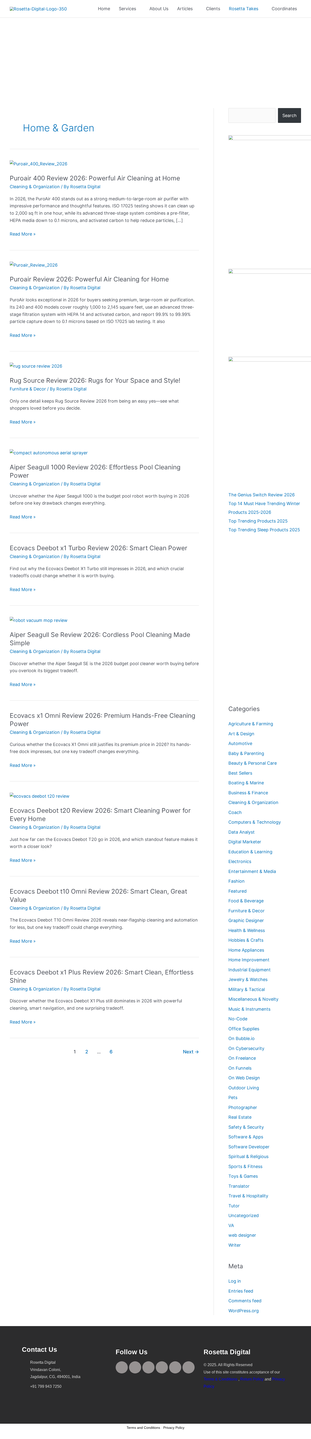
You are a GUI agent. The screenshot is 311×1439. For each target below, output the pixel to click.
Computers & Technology (254, 822)
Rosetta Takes (243, 8)
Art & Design (241, 733)
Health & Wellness (246, 930)
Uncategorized (243, 1215)
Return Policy (252, 1379)
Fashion (236, 881)
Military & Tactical (246, 989)
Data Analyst (241, 832)
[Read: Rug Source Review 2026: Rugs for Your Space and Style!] (36, 365)
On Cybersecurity (246, 1048)
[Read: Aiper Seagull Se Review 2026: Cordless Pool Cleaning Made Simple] (39, 620)
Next (191, 1052)
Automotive (240, 743)
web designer (242, 1235)
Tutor (234, 1205)
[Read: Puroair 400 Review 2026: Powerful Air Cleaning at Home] (38, 163)
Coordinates (284, 8)
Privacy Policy (173, 1428)
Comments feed (244, 1300)
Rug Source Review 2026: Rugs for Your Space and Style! (95, 380)
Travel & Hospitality (248, 1195)
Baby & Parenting (246, 753)
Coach (235, 812)
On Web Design (244, 1077)
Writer (234, 1245)
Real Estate (239, 1117)
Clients (213, 8)
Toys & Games (243, 1176)
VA (231, 1225)
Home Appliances (246, 950)
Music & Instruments (249, 1009)
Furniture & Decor (28, 388)
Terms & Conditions (220, 1379)
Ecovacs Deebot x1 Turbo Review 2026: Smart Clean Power (98, 548)
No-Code (237, 1018)
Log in (234, 1281)
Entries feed (240, 1291)
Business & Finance (248, 792)
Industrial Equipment (249, 969)
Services (127, 8)
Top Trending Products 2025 (258, 521)
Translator (239, 1186)
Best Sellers (240, 773)
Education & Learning (250, 851)
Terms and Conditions (143, 1428)
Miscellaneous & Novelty (253, 999)
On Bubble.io (241, 1038)
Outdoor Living (243, 1087)
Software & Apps (245, 1136)
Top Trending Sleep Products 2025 (264, 529)
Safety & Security (246, 1127)
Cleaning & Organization (35, 186)
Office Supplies (243, 1028)
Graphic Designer (246, 920)
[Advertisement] (155, 54)
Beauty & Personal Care (252, 763)
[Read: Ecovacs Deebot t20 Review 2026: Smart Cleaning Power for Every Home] (39, 795)
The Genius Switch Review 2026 (261, 494)
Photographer (242, 1107)
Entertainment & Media (252, 871)
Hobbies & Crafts (245, 940)
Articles (185, 8)
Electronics (239, 861)
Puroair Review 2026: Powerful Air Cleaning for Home (89, 279)
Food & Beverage (246, 900)
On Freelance (242, 1058)
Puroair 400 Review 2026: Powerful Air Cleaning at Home (95, 178)
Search (289, 115)
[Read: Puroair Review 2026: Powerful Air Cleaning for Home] (34, 264)
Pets (232, 1097)
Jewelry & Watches (248, 979)
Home (104, 8)
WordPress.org (243, 1310)
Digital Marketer (244, 841)
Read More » (23, 233)
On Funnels (239, 1068)
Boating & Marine (246, 782)
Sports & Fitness (245, 1166)
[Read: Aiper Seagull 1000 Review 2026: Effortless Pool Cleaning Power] (49, 452)
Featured (237, 891)
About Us (158, 8)
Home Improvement (248, 959)
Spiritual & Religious (248, 1156)
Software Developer (248, 1146)
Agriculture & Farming (250, 723)
